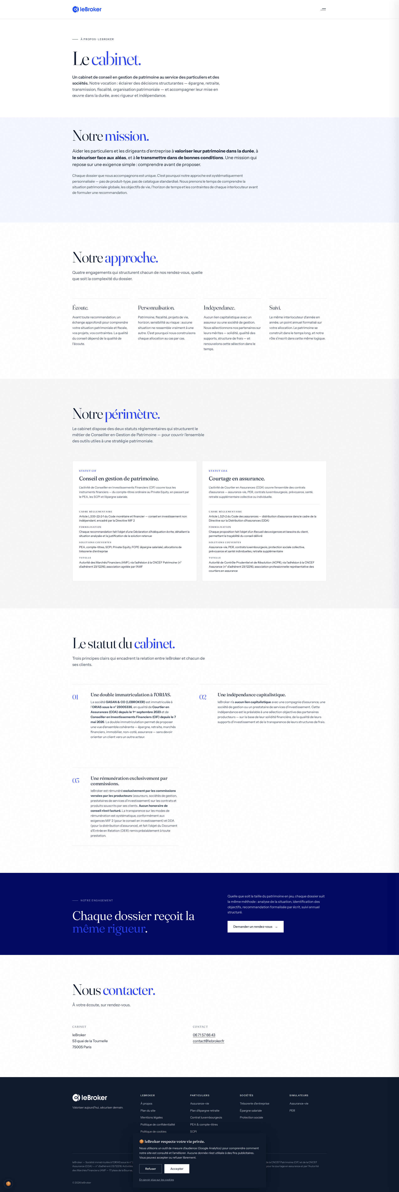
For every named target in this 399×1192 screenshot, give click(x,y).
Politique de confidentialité (157, 1124)
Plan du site (147, 1110)
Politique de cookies (153, 1131)
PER (292, 1110)
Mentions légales (151, 1117)
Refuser (150, 1169)
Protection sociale (251, 1117)
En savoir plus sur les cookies (156, 1179)
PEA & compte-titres (204, 1124)
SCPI (193, 1131)
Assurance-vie (199, 1103)
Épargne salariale (251, 1110)
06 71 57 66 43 (204, 1035)
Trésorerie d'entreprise (254, 1103)
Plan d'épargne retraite (204, 1110)
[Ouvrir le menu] (322, 9)
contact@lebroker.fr (208, 1041)
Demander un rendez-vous (252, 927)
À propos (146, 1103)
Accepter (176, 1169)
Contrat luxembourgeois (206, 1117)
